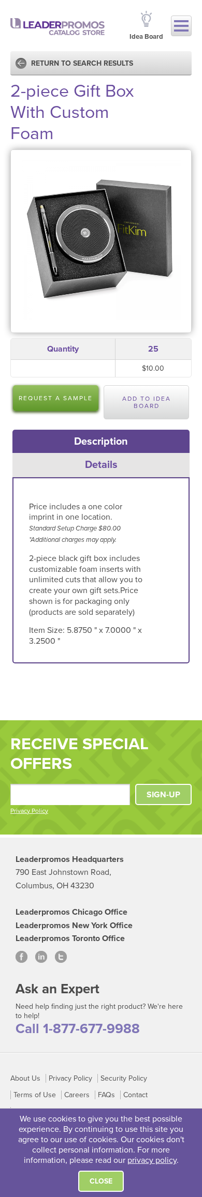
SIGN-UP (163, 795)
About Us (25, 1078)
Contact (135, 1094)
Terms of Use (34, 1094)
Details (101, 465)
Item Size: (48, 630)
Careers (77, 1094)
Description (101, 441)
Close (101, 1181)
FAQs (106, 1094)
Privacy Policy (29, 810)
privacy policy (152, 1160)
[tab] (101, 441)
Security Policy (123, 1078)
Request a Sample (56, 398)
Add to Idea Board (146, 402)
